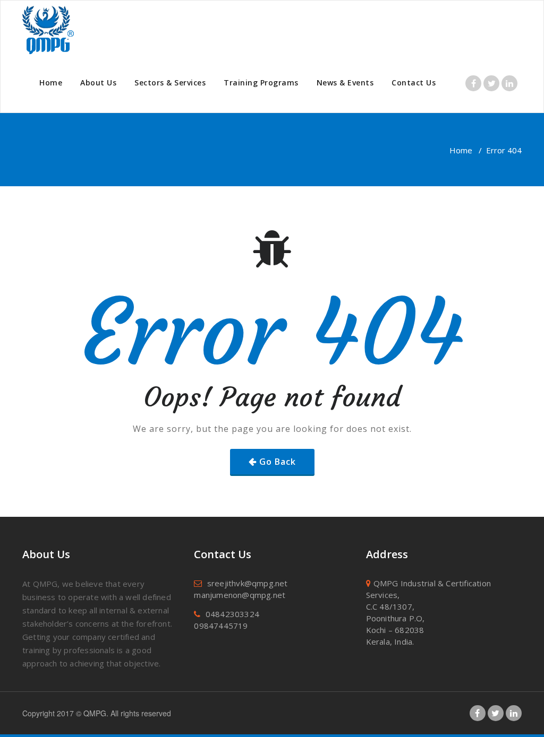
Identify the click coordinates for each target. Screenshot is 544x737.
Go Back (277, 461)
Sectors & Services (170, 82)
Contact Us (414, 82)
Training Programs (261, 82)
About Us (98, 82)
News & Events (345, 82)
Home (50, 82)
